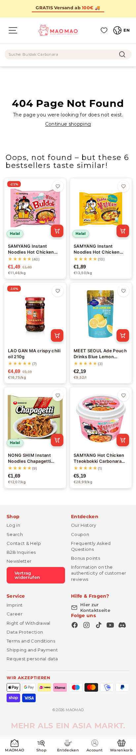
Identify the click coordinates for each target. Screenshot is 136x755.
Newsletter (19, 561)
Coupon (80, 534)
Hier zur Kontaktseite (95, 607)
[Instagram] (86, 625)
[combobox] (68, 54)
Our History (83, 525)
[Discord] (122, 625)
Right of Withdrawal (29, 623)
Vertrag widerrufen (27, 575)
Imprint (14, 605)
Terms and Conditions (31, 641)
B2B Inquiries (21, 552)
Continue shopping (68, 124)
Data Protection (25, 632)
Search (15, 534)
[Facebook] (74, 625)
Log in (13, 525)
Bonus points (85, 558)
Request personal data (32, 658)
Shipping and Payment (32, 649)
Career (14, 613)
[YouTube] (110, 625)
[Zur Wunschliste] (57, 186)
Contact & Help (24, 543)
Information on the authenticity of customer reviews (98, 573)
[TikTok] (98, 625)
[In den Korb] (57, 231)
